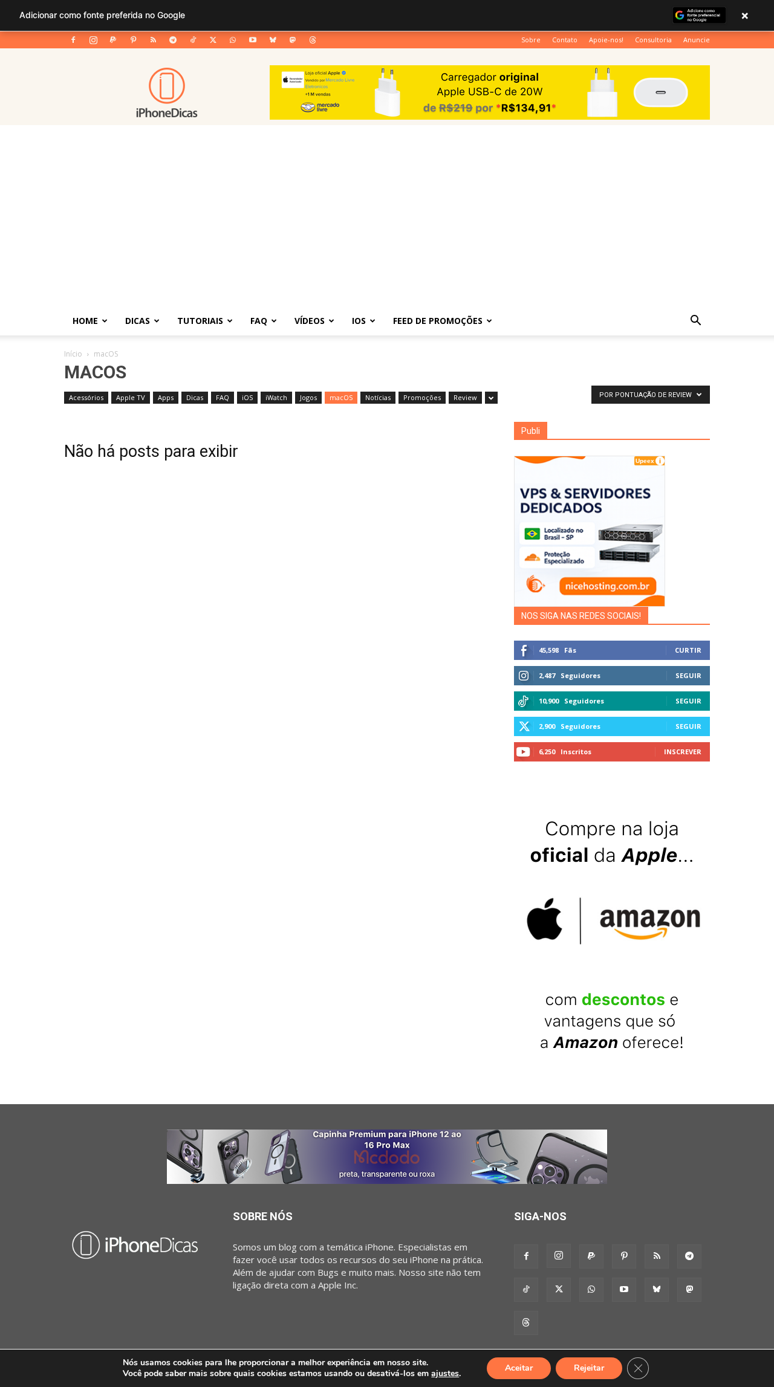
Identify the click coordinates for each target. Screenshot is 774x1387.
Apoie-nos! (606, 39)
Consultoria (653, 39)
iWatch (276, 397)
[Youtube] (253, 39)
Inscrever (682, 751)
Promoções (422, 397)
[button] (695, 321)
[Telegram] (173, 39)
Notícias (378, 397)
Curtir (688, 650)
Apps (166, 397)
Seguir (688, 675)
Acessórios (86, 397)
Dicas (137, 320)
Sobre (531, 39)
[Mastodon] (293, 39)
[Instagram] (93, 39)
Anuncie (696, 39)
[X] (213, 39)
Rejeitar (589, 1368)
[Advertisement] (387, 215)
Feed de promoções (438, 320)
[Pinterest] (133, 39)
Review (465, 397)
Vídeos (309, 320)
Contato (564, 39)
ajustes (445, 1373)
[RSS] (153, 39)
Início (73, 354)
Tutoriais (200, 320)
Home (85, 320)
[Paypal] (113, 39)
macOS (341, 397)
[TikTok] (193, 39)
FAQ (258, 320)
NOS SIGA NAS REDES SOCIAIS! (581, 616)
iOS (359, 320)
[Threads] (313, 39)
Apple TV (130, 397)
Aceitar (519, 1368)
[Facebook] (73, 39)
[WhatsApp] (233, 39)
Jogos (308, 397)
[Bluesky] (273, 39)
